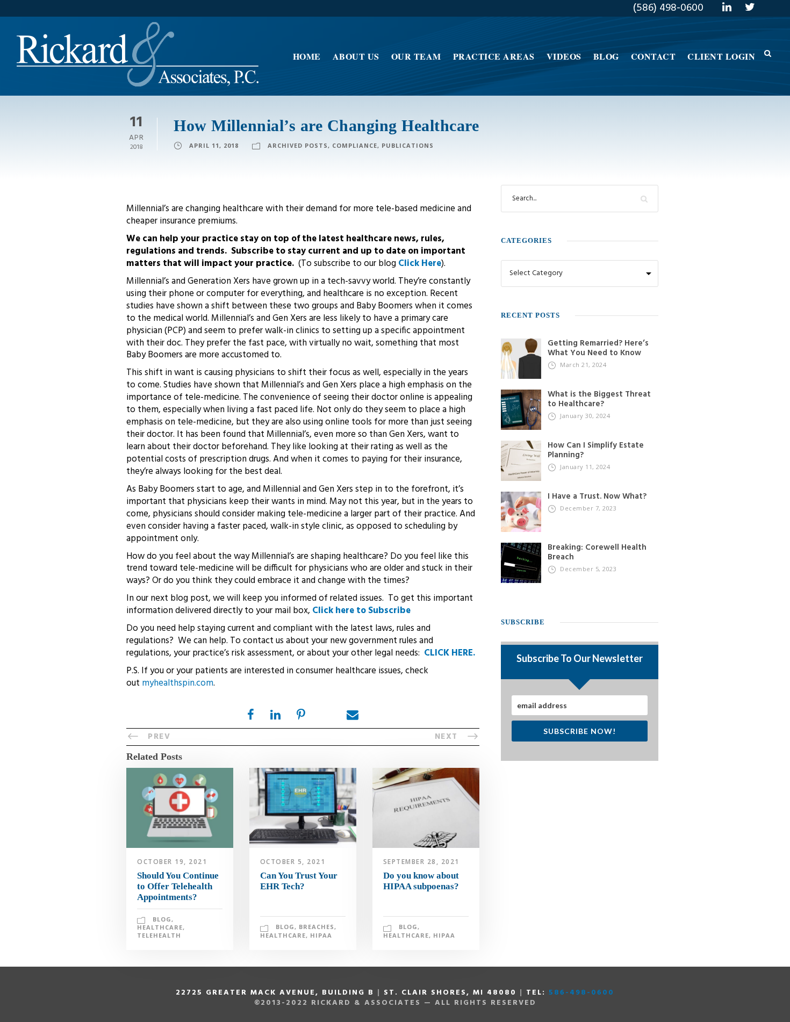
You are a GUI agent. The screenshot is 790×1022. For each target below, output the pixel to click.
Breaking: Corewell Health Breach (597, 552)
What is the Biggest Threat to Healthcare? (599, 399)
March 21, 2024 (583, 365)
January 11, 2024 (585, 467)
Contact (653, 56)
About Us (356, 56)
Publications (408, 145)
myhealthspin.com (177, 683)
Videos (564, 56)
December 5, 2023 (588, 569)
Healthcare (160, 927)
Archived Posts (298, 145)
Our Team (416, 56)
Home (307, 56)
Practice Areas (494, 56)
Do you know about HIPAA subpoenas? (421, 880)
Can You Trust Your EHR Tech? (298, 880)
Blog (606, 56)
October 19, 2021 (172, 861)
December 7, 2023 (588, 508)
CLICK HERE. (449, 653)
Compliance (354, 145)
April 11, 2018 (214, 145)
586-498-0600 (581, 993)
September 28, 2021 (421, 861)
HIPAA (321, 935)
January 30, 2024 (585, 416)
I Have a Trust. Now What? (597, 496)
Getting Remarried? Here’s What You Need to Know (598, 348)
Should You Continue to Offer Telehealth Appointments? (178, 886)
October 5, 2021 (293, 861)
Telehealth (159, 935)
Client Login (721, 56)
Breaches (316, 927)
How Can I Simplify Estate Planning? (596, 450)
